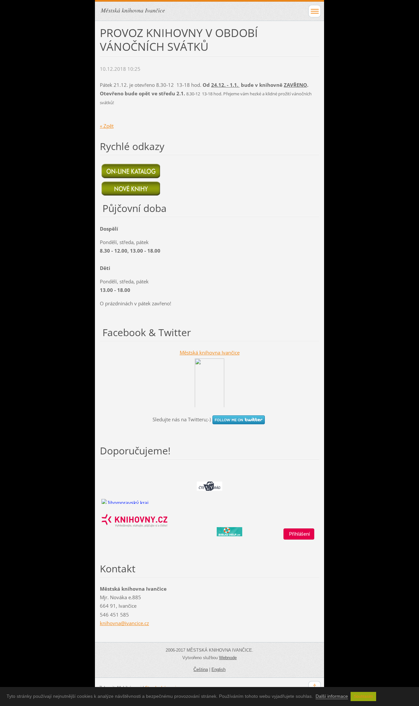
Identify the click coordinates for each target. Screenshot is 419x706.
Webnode (228, 657)
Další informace (332, 696)
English (218, 669)
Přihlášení (299, 534)
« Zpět (107, 126)
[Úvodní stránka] (125, 501)
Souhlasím (363, 696)
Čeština (200, 669)
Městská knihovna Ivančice (210, 352)
